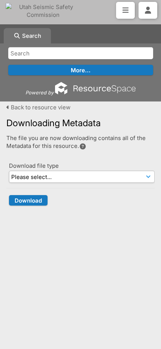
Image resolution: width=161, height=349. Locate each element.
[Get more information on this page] (82, 146)
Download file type (34, 165)
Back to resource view (39, 107)
